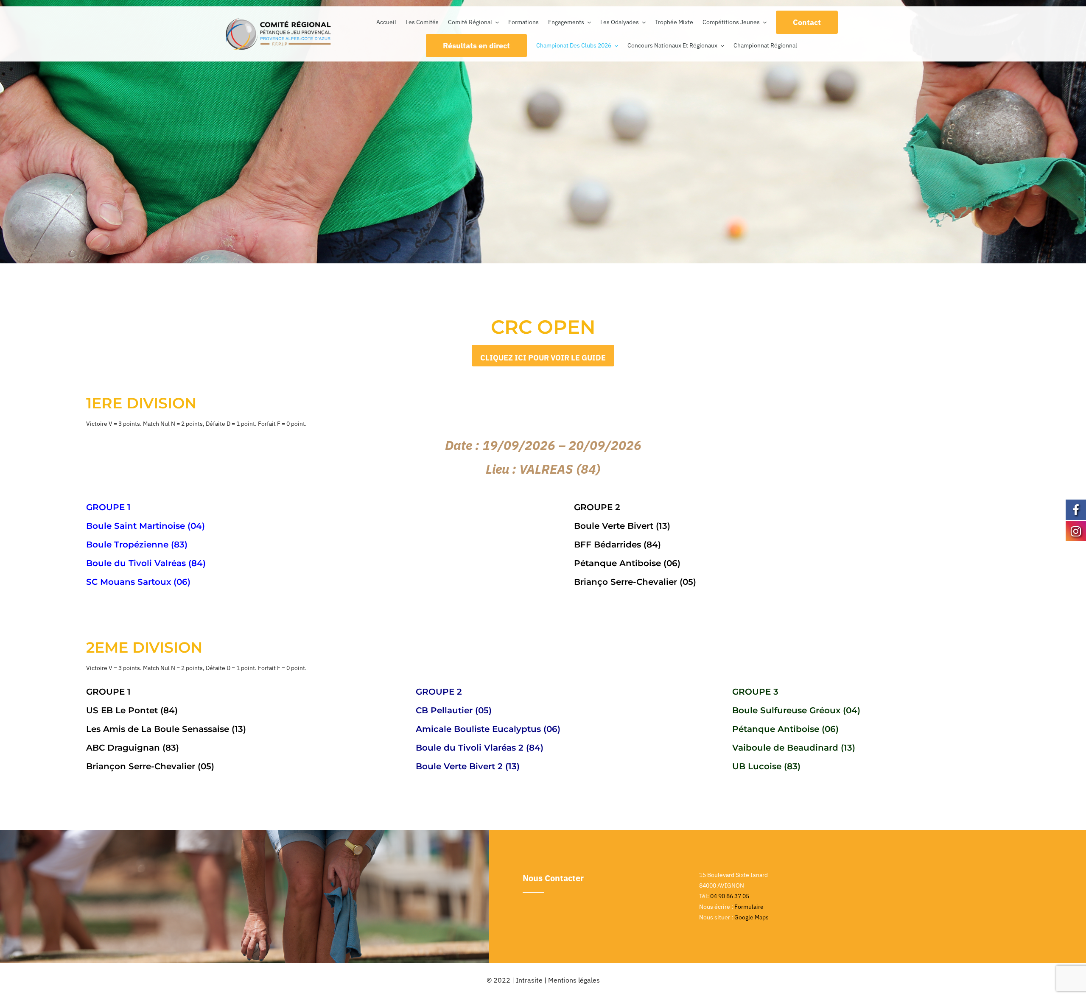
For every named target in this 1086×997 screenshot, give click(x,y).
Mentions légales (574, 980)
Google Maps (751, 917)
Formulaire (749, 906)
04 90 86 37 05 (729, 896)
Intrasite (529, 980)
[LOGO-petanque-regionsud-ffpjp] (278, 20)
